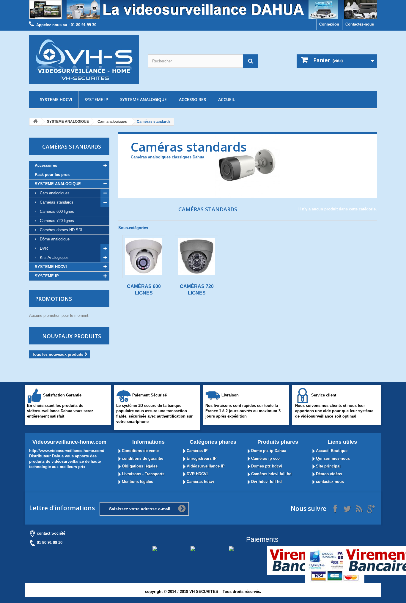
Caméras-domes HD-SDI (60, 230)
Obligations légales (139, 466)
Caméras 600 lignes (56, 211)
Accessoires (192, 99)
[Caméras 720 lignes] (196, 256)
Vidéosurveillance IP (205, 466)
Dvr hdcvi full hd (266, 481)
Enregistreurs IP (201, 458)
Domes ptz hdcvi (266, 466)
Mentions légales (137, 481)
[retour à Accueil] (35, 121)
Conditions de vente (140, 450)
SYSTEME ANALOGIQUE (143, 99)
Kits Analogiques (54, 257)
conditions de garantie (142, 458)
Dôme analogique (54, 239)
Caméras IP (196, 450)
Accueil (226, 99)
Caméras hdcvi (199, 481)
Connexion (329, 24)
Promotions (53, 298)
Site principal (328, 466)
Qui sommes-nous (332, 458)
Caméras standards (56, 202)
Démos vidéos (328, 474)
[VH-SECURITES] (84, 59)
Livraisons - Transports (142, 474)
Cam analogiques (112, 121)
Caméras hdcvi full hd (271, 474)
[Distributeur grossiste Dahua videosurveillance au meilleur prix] (203, 9)
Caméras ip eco (265, 458)
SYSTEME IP (96, 99)
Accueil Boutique (331, 450)
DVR (43, 248)
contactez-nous (329, 481)
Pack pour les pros (52, 174)
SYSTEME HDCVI (56, 99)
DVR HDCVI (196, 474)
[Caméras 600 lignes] (143, 256)
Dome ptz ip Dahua (268, 450)
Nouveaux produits (71, 336)
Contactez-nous (359, 24)
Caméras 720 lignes (56, 220)
